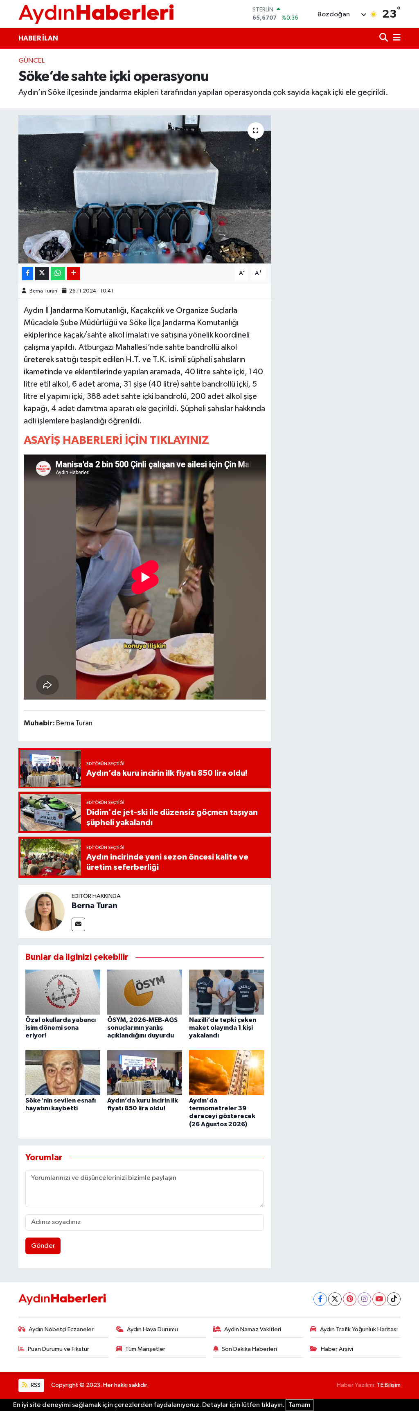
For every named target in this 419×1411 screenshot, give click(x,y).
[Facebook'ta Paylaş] (27, 273)
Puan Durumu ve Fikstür (58, 1349)
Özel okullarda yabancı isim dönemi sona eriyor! (60, 1028)
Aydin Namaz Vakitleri (252, 1329)
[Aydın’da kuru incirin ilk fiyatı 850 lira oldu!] (144, 1072)
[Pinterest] (349, 1299)
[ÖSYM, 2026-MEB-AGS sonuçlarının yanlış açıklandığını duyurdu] (144, 991)
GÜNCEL (31, 60)
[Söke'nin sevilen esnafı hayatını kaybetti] (62, 1072)
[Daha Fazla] (73, 273)
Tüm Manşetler (145, 1349)
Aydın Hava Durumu (152, 1329)
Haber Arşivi (337, 1349)
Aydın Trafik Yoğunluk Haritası (359, 1329)
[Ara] (384, 38)
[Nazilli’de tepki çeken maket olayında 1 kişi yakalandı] (226, 991)
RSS (35, 1385)
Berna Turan (43, 291)
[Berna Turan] (45, 911)
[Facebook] (320, 1299)
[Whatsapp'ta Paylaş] (58, 273)
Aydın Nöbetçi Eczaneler (61, 1329)
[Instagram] (364, 1299)
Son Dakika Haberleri (249, 1349)
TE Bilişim (389, 1385)
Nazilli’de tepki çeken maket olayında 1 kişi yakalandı (222, 1028)
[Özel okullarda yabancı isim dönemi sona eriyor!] (62, 991)
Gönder (43, 1245)
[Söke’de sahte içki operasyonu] (144, 189)
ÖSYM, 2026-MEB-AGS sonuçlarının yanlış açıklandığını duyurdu (142, 1028)
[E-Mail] (78, 924)
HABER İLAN (38, 38)
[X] (335, 1299)
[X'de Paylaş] (42, 273)
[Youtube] (379, 1299)
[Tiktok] (394, 1299)
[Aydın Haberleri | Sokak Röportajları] (96, 14)
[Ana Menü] (395, 38)
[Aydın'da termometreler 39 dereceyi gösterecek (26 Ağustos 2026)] (226, 1072)
